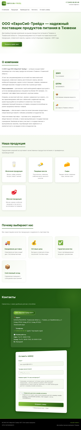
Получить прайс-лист (12, 44)
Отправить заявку (40, 404)
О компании (5, 9)
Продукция (14, 9)
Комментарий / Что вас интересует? (29, 377)
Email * (20, 360)
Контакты (34, 9)
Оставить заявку (45, 9)
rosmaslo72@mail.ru (74, 4)
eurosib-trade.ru (74, 422)
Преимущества (24, 9)
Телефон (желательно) (25, 369)
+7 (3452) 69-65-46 (72, 2)
